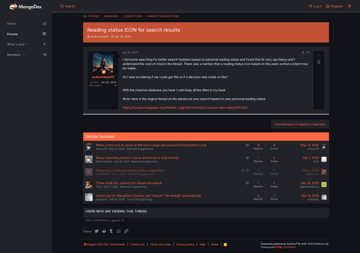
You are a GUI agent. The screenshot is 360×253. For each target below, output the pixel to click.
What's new (16, 44)
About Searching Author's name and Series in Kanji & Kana (137, 158)
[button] (28, 44)
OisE (316, 161)
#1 (308, 52)
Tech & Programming (139, 199)
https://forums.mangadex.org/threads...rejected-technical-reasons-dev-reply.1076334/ (185, 108)
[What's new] (349, 6)
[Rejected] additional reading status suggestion (130, 170)
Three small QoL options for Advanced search (129, 183)
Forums (12, 34)
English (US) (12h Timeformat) (106, 244)
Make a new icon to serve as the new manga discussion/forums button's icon (151, 145)
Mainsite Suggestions (140, 148)
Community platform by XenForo (294, 243)
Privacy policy (185, 244)
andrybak (101, 199)
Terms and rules (160, 244)
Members (14, 54)
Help (202, 244)
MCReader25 (104, 161)
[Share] (303, 52)
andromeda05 (99, 36)
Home (11, 23)
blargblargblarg (309, 186)
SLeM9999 (103, 174)
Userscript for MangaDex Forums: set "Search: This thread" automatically (148, 196)
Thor (99, 186)
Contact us (137, 244)
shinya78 (101, 148)
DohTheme (289, 247)
